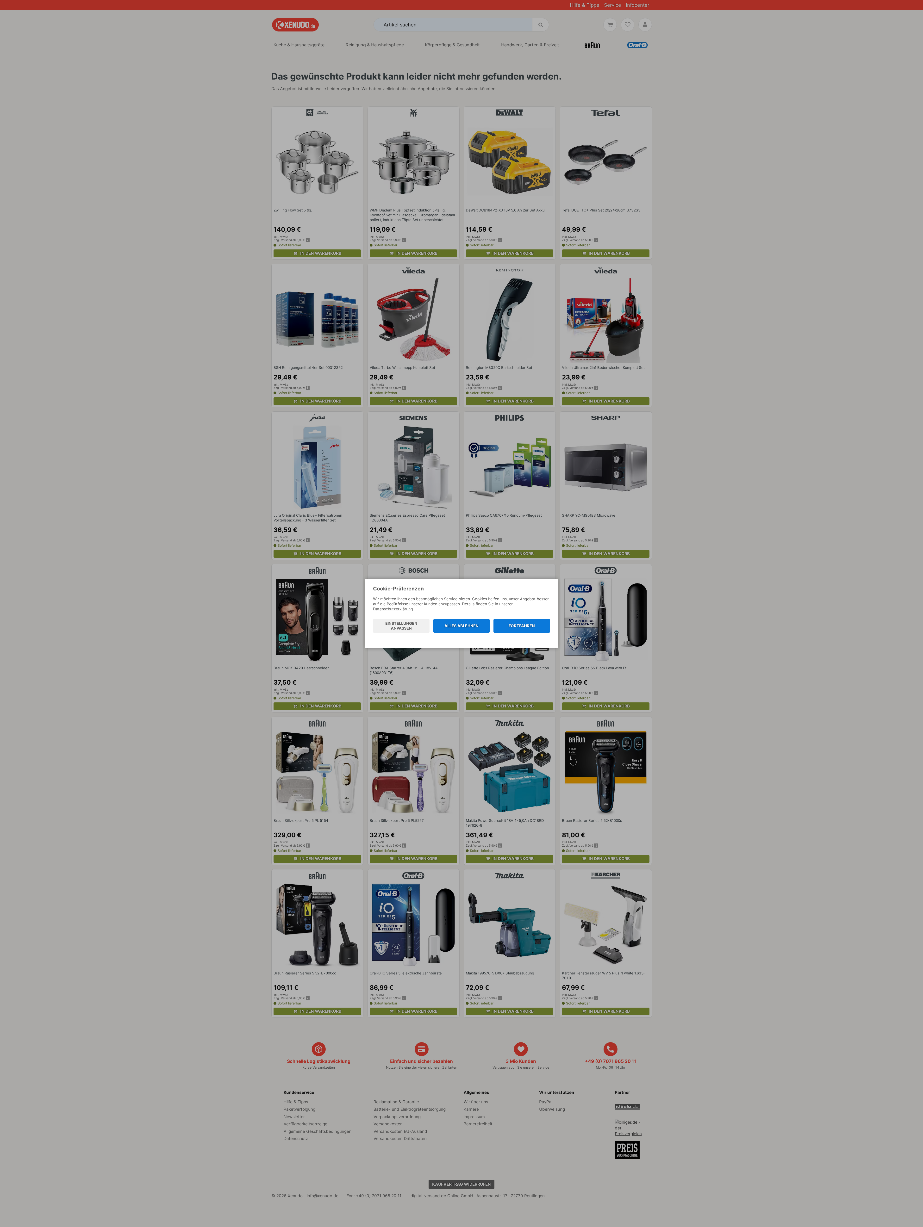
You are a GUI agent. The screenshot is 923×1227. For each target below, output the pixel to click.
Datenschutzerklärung (393, 609)
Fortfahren (522, 625)
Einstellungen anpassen (401, 626)
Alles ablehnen (461, 625)
